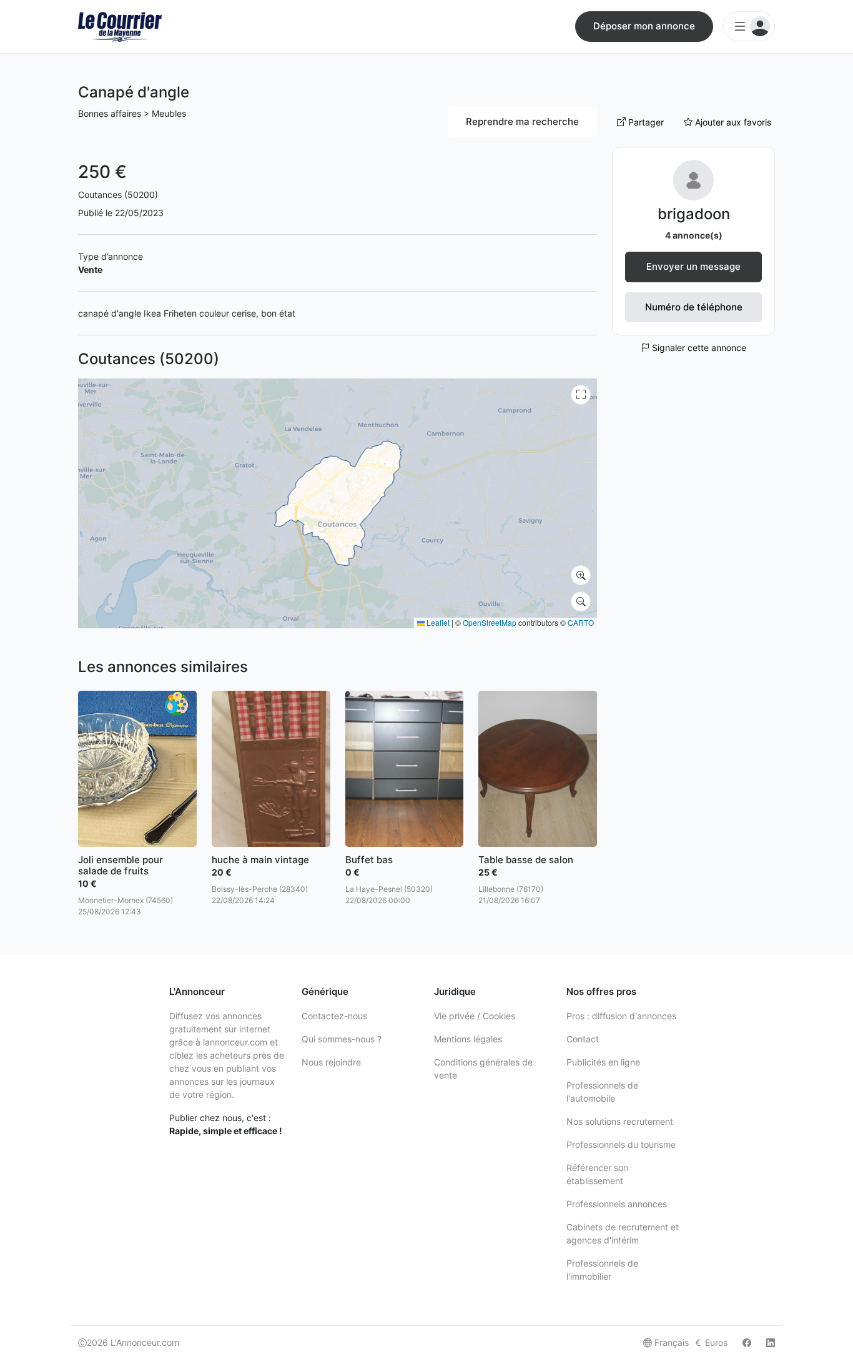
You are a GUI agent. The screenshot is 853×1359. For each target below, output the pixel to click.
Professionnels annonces (616, 1203)
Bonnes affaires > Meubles (132, 113)
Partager (645, 122)
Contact (582, 1039)
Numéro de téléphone (693, 307)
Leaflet (437, 622)
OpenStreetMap (489, 622)
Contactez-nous (334, 1016)
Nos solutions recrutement (619, 1121)
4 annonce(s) (693, 235)
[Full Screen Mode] (581, 395)
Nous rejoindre (331, 1062)
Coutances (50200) (118, 194)
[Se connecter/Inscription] (749, 26)
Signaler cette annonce (697, 347)
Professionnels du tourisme (621, 1144)
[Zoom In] (581, 575)
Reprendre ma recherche (522, 121)
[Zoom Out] (581, 601)
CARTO (581, 622)
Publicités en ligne (603, 1062)
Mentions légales (468, 1039)
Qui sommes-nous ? (342, 1039)
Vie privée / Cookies (474, 1016)
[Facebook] (746, 1342)
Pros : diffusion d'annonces (621, 1016)
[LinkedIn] (770, 1342)
